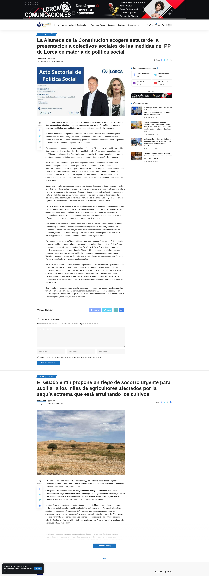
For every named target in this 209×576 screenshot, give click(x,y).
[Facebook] (141, 75)
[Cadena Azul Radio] (44, 25)
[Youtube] (162, 83)
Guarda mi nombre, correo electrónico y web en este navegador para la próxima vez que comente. (71, 357)
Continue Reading (104, 546)
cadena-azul (41, 58)
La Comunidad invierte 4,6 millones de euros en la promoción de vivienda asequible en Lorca (158, 155)
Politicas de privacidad (11, 568)
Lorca (41, 34)
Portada (51, 34)
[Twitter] (162, 75)
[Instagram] (141, 83)
